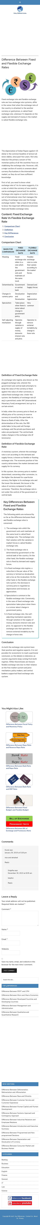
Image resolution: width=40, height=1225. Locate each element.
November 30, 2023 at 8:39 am (20, 873)
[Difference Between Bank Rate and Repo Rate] (18, 758)
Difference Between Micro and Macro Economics (20, 995)
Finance (4, 1175)
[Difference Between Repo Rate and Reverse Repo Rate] (18, 737)
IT (2, 1183)
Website (5, 949)
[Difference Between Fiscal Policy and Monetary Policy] (18, 716)
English (4, 1171)
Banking (5, 1160)
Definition (8, 230)
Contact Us (29, 1216)
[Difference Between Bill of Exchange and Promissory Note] (18, 820)
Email (5, 939)
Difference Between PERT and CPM (15, 991)
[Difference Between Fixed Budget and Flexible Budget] (18, 800)
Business (5, 1164)
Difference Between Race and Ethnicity (16, 1096)
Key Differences (20, 10)
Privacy (21, 1218)
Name (5, 929)
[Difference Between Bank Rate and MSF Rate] (18, 779)
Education (5, 1167)
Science (4, 1191)
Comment (6, 909)
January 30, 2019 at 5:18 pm (16, 853)
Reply (7, 862)
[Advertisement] (20, 35)
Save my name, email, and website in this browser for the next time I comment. (18, 963)
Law (3, 1187)
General (5, 1179)
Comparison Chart (12, 226)
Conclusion (9, 236)
